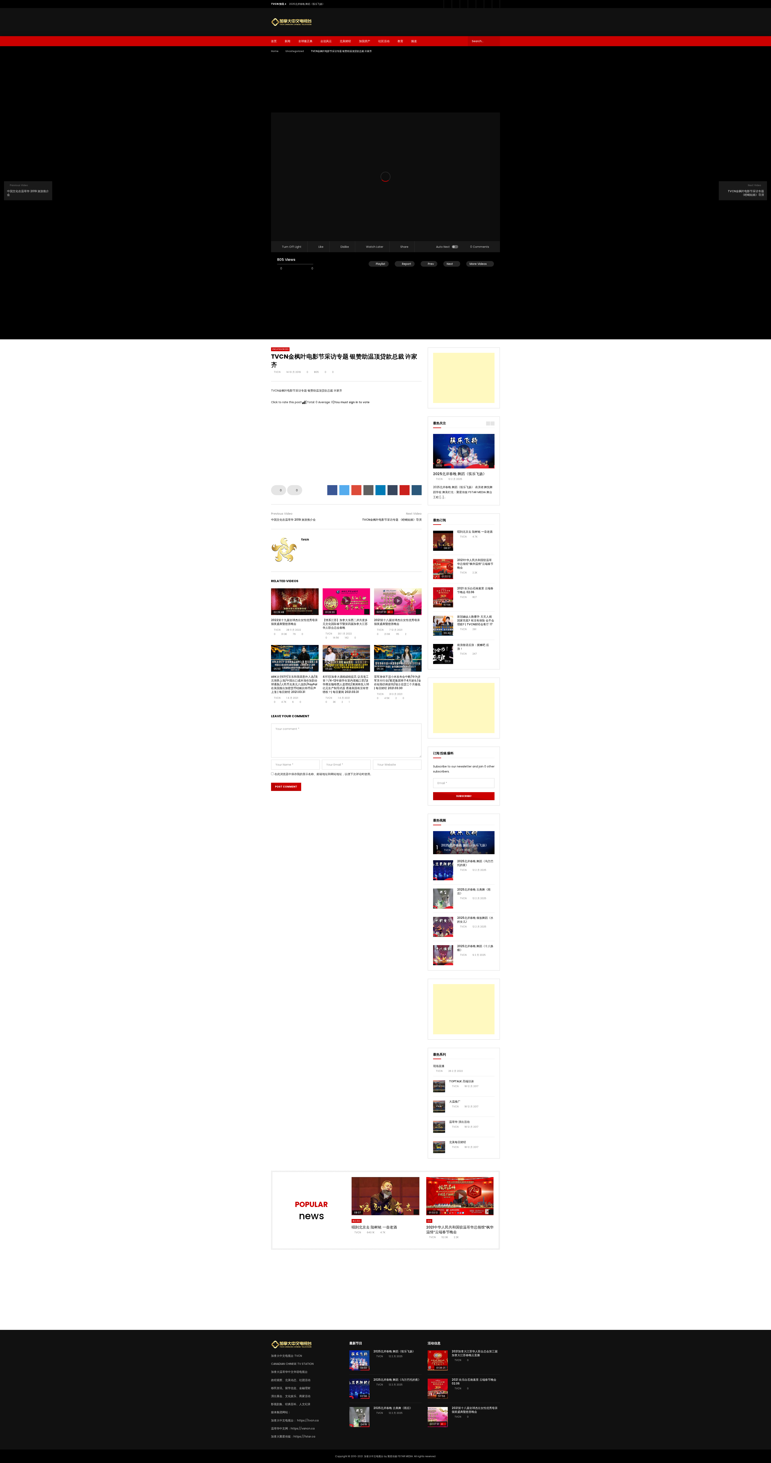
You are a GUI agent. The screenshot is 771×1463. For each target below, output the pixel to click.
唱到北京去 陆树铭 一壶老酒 (475, 532)
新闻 (287, 41)
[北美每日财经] (439, 1147)
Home (274, 51)
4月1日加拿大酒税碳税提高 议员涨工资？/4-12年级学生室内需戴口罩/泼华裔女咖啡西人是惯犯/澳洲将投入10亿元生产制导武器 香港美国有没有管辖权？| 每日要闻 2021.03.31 (346, 684)
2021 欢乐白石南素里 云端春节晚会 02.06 (475, 590)
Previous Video (282, 514)
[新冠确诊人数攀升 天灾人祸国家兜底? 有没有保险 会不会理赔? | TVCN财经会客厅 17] (443, 626)
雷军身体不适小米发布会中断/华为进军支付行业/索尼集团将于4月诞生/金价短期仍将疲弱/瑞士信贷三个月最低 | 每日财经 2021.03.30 (397, 682)
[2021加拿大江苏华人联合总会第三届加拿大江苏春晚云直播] (438, 1360)
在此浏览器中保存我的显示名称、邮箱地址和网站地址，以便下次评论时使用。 (323, 774)
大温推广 (454, 1102)
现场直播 (438, 1066)
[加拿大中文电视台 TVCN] (293, 22)
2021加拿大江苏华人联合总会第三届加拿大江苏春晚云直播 (475, 1353)
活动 (429, 1220)
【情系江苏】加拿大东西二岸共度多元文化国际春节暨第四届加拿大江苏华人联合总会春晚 (345, 624)
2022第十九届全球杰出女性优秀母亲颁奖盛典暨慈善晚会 (294, 622)
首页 (274, 41)
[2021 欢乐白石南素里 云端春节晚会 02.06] (443, 597)
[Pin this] (405, 490)
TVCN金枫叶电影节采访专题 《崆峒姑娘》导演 (392, 520)
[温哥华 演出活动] (439, 1127)
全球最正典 (305, 41)
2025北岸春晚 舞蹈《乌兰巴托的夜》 (475, 863)
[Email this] (368, 490)
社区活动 (384, 41)
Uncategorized (295, 51)
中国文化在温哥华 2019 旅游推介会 (293, 520)
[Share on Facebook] (332, 490)
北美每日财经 (457, 1142)
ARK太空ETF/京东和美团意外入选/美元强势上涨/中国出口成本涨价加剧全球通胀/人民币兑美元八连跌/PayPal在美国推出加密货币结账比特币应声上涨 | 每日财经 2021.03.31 (294, 684)
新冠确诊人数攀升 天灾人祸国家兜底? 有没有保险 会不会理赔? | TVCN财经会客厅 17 (475, 620)
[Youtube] (464, 4)
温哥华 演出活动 (459, 1122)
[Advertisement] (427, 21)
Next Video (414, 514)
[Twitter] (456, 4)
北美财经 (345, 41)
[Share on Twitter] (344, 490)
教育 (400, 41)
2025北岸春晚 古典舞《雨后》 (474, 891)
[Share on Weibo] (417, 490)
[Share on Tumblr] (393, 490)
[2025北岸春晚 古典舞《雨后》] (443, 899)
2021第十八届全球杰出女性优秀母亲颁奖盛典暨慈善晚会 (397, 622)
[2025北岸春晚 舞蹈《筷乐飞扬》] (464, 842)
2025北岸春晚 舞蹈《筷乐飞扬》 (307, 4)
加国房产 (364, 41)
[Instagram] (472, 4)
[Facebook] (448, 4)
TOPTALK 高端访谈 (461, 1081)
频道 (414, 41)
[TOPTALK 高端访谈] (439, 1086)
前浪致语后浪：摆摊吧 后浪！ (473, 647)
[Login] (496, 4)
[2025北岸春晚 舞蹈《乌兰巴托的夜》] (443, 870)
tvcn (277, 372)
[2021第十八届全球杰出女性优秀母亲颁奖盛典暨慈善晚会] (438, 1417)
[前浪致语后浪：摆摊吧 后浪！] (443, 654)
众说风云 (326, 41)
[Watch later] (480, 4)
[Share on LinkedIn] (380, 490)
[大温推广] (439, 1107)
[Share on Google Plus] (356, 490)
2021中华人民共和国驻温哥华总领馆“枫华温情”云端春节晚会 (475, 564)
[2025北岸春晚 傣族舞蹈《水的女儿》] (443, 927)
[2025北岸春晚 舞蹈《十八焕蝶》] (443, 955)
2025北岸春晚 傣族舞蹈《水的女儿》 (475, 920)
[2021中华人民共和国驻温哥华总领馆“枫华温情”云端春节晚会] (443, 569)
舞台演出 (357, 1220)
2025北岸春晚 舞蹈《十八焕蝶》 (475, 948)
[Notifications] (488, 4)
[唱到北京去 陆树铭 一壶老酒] (443, 541)
